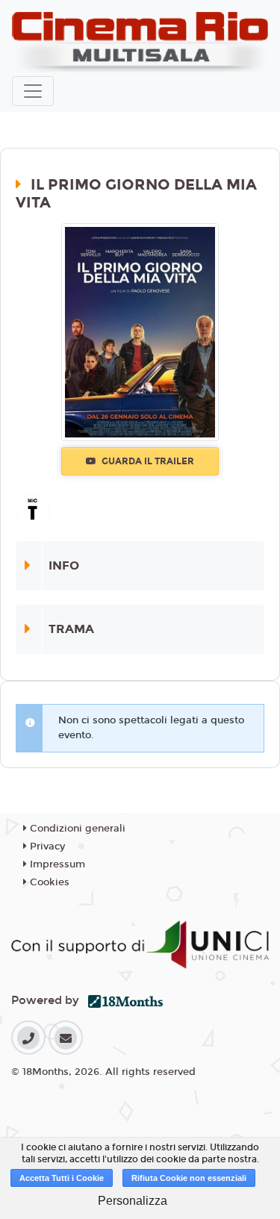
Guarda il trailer (146, 461)
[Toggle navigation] (33, 91)
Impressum (56, 864)
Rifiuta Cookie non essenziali (188, 1177)
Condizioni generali (76, 829)
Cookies (48, 882)
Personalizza (132, 1200)
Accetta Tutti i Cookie (61, 1177)
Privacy (46, 846)
